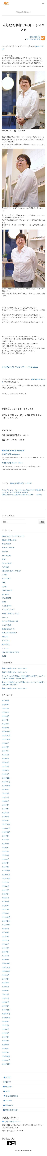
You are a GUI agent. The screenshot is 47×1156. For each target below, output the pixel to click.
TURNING (5, 567)
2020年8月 (5, 979)
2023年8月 (5, 840)
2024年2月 (5, 817)
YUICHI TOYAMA (8, 548)
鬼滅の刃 (5, 637)
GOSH (4, 602)
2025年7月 (5, 751)
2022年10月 (6, 878)
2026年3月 (5, 720)
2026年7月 (5, 704)
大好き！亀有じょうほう (10, 613)
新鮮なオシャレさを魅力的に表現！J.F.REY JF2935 (22, 494)
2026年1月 (5, 728)
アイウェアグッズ (8, 610)
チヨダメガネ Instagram (11, 454)
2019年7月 (5, 1029)
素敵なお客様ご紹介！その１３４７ (14, 672)
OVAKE (4, 586)
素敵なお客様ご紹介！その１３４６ (14, 688)
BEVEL (4, 559)
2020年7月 (5, 983)
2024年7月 (5, 797)
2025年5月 (5, 759)
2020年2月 (5, 1002)
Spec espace (6, 555)
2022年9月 (5, 882)
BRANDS (8, 1087)
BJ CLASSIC (6, 544)
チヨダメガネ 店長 (33, 39)
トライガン (6, 648)
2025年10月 (6, 739)
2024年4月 (5, 809)
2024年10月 (6, 786)
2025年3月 (5, 766)
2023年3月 (5, 859)
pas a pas (5, 594)
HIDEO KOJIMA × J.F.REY (11, 571)
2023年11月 (6, 828)
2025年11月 (6, 735)
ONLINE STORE (11, 1096)
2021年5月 (5, 944)
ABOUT (8, 1082)
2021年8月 (5, 933)
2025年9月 (5, 743)
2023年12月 (6, 824)
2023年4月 (5, 855)
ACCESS (8, 1101)
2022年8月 (5, 886)
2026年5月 (5, 712)
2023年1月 (5, 867)
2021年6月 (5, 940)
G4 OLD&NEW (7, 590)
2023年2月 (5, 863)
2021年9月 (5, 929)
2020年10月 (6, 971)
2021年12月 (6, 917)
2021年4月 (5, 948)
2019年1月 (5, 1052)
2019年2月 (5, 1048)
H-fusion (5, 552)
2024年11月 (6, 782)
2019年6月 (5, 1033)
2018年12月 (6, 1056)
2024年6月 (5, 801)
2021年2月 (5, 956)
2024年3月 (5, 813)
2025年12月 (6, 732)
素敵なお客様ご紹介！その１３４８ (14, 668)
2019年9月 (5, 1021)
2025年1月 (5, 774)
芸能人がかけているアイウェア (13, 536)
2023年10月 (6, 832)
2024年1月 (5, 820)
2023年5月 (5, 851)
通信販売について (8, 629)
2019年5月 (5, 1037)
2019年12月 (6, 1010)
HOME (7, 1077)
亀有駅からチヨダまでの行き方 (13, 450)
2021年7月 (5, 936)
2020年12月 (6, 963)
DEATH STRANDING (9, 633)
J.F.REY (4, 575)
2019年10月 (6, 1018)
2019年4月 (5, 1041)
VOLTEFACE (6, 579)
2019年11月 (6, 1014)
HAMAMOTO (6, 598)
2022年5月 (5, 898)
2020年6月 (5, 987)
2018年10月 (6, 1064)
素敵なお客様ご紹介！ (18, 483)
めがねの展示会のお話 (10, 621)
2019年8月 (5, 1025)
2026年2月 (5, 724)
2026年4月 (5, 716)
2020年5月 (5, 990)
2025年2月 (5, 770)
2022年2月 (5, 909)
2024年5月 (5, 805)
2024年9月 (5, 789)
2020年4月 (5, 994)
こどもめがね (6, 606)
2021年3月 (5, 952)
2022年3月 (5, 905)
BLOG (29, 483)
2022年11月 (6, 875)
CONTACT (9, 1105)
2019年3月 (5, 1045)
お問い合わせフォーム (12, 1122)
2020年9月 (5, 975)
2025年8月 (5, 747)
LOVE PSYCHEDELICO (10, 652)
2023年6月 (5, 847)
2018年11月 (6, 1060)
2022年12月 (6, 871)
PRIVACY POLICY (11, 1110)
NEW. (4, 582)
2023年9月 (5, 836)
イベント (5, 617)
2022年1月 (5, 913)
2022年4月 (5, 902)
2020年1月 (5, 1006)
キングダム (6, 640)
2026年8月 (5, 701)
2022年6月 (5, 894)
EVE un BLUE (7, 563)
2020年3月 (5, 998)
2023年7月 (5, 844)
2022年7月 (5, 890)
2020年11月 (6, 967)
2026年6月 (5, 708)
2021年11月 (6, 921)
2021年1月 (5, 960)
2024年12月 (6, 778)
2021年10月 (6, 925)
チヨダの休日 (6, 625)
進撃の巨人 (6, 644)
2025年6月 (5, 755)
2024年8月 (5, 793)
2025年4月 (5, 762)
